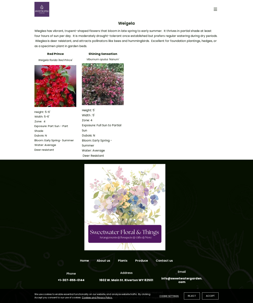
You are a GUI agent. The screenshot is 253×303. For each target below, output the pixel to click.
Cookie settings (169, 295)
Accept (210, 295)
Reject (192, 295)
